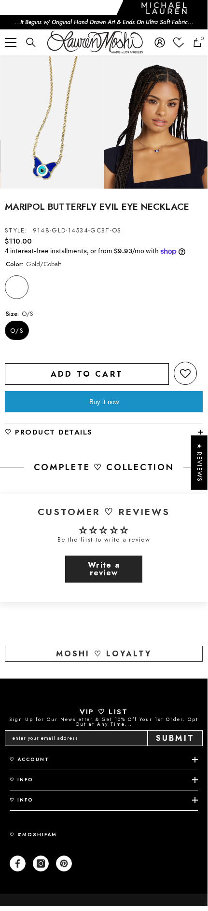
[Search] (31, 42)
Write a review (104, 568)
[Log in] (159, 42)
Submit (175, 738)
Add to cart (87, 374)
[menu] (10, 42)
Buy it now (104, 402)
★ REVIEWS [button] (199, 462)
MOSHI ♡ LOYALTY (104, 653)
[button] (185, 373)
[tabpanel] (52, 122)
